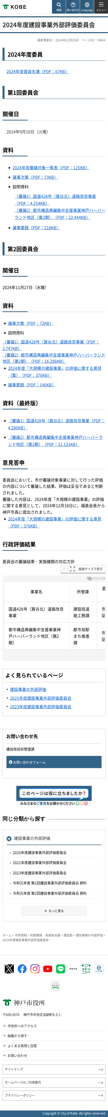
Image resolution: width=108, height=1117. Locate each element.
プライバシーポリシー (20, 1095)
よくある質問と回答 (22, 1045)
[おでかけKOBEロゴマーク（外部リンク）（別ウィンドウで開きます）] (55, 985)
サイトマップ (14, 1069)
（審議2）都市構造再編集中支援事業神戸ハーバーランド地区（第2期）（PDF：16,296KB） (54, 358)
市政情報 (21, 935)
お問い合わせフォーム (29, 762)
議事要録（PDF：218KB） (36, 227)
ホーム (7, 935)
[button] (59, 7)
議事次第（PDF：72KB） (30, 323)
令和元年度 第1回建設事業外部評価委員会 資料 (50, 882)
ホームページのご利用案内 (23, 1082)
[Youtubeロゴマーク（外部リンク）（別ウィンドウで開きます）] (47, 969)
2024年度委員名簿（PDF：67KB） (38, 71)
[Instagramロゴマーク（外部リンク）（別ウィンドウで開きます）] (34, 968)
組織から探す (17, 1035)
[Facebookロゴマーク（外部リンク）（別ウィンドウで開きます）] (22, 968)
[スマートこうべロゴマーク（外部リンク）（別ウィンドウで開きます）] (86, 969)
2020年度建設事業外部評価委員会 (40, 852)
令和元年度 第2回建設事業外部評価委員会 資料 (50, 893)
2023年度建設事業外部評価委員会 (40, 872)
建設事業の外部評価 (32, 838)
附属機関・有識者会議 (45, 935)
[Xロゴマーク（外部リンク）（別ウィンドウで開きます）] (9, 969)
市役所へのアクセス (22, 1025)
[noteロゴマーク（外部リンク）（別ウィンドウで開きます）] (73, 968)
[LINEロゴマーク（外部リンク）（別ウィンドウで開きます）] (60, 968)
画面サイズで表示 (91, 569)
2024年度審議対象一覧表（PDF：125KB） (51, 167)
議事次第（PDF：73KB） (35, 177)
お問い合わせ (17, 1055)
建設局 (68, 935)
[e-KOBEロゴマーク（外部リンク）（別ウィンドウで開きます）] (98, 968)
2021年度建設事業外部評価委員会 (40, 862)
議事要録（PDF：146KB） (32, 385)
